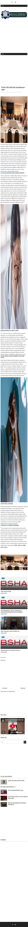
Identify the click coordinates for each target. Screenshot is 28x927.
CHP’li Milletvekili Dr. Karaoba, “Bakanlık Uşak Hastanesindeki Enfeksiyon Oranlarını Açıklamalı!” (12, 611)
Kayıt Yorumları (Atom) (9, 691)
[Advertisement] (14, 37)
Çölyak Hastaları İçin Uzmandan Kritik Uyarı (10, 650)
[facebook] (12, 2)
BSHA (20, 92)
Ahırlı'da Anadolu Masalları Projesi (15, 790)
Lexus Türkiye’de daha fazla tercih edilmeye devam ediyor (17, 797)
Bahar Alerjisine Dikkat (6, 591)
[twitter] (15, 2)
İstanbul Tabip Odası (15, 175)
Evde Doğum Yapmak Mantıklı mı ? (8, 787)
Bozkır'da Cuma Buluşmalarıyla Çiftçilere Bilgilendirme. (17, 803)
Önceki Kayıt (23, 688)
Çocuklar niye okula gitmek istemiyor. (16, 780)
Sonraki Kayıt (4, 688)
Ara (25, 742)
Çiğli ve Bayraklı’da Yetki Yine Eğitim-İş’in (10, 631)
